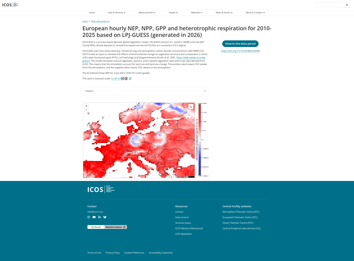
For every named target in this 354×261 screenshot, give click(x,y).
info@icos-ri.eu (95, 211)
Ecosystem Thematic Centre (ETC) (240, 217)
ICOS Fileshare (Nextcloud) (189, 228)
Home (85, 21)
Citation (89, 90)
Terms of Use (94, 252)
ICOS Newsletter (183, 233)
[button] (116, 12)
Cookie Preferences (134, 252)
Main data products (100, 21)
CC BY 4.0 (116, 78)
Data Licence (182, 217)
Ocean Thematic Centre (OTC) (238, 222)
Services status (183, 222)
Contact (179, 211)
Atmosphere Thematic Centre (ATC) (241, 211)
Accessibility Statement (161, 252)
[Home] (10, 4)
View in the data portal (240, 43)
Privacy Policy (113, 252)
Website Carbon (114, 227)
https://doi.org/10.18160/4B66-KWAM (240, 50)
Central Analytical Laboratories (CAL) (242, 228)
